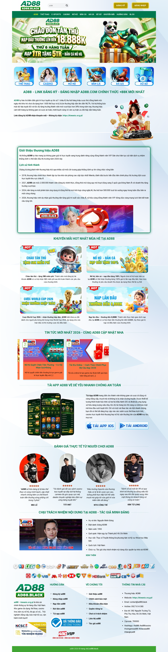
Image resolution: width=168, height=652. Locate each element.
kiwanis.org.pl (27, 602)
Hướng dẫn (122, 14)
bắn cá (83, 14)
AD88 (36, 14)
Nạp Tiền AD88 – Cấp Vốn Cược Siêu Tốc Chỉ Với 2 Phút (23, 366)
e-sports (56, 14)
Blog (132, 14)
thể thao (44, 14)
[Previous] (18, 40)
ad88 (16, 602)
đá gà (91, 14)
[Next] (150, 40)
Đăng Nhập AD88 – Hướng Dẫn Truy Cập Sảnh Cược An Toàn (68, 366)
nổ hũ (74, 14)
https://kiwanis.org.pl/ (73, 115)
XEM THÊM (91, 555)
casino (66, 14)
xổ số (98, 14)
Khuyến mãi (109, 14)
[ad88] (31, 5)
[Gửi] (67, 5)
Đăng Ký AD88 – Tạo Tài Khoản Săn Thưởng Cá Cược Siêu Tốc (112, 367)
